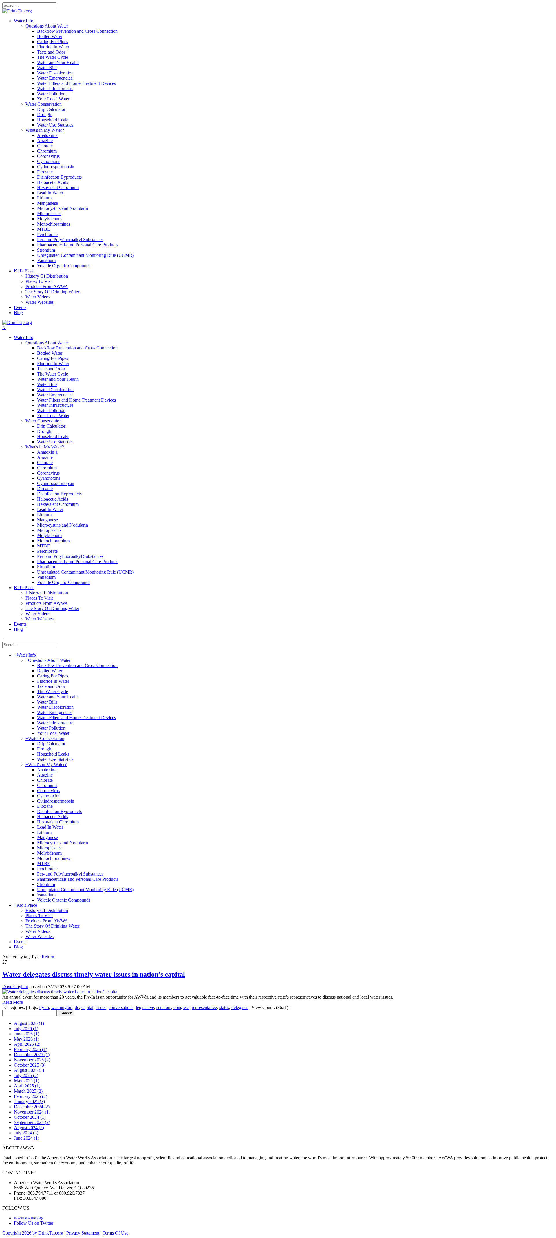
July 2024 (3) (26, 1132)
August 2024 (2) (29, 1127)
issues (101, 1007)
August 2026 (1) (29, 1023)
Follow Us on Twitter (33, 1223)
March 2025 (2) (28, 1091)
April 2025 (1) (27, 1085)
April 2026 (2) (27, 1044)
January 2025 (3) (29, 1101)
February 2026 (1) (30, 1049)
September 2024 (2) (32, 1122)
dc (77, 1007)
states (224, 1007)
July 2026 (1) (26, 1028)
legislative (145, 1007)
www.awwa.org (28, 1217)
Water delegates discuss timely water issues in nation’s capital (93, 974)
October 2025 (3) (29, 1065)
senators (163, 1007)
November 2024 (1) (32, 1111)
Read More (12, 1002)
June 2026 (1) (26, 1033)
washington (61, 1007)
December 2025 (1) (32, 1054)
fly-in (44, 1007)
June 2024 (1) (26, 1138)
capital (87, 1007)
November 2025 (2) (32, 1059)
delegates (239, 1007)
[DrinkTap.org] (17, 10)
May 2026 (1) (26, 1038)
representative (204, 1007)
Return (48, 956)
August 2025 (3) (29, 1070)
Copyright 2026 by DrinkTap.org (32, 1232)
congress (181, 1007)
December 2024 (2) (32, 1106)
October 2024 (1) (29, 1117)
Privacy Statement (82, 1232)
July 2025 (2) (26, 1075)
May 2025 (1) (26, 1080)
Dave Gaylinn (15, 986)
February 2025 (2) (30, 1096)
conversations (121, 1007)
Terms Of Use (115, 1232)
